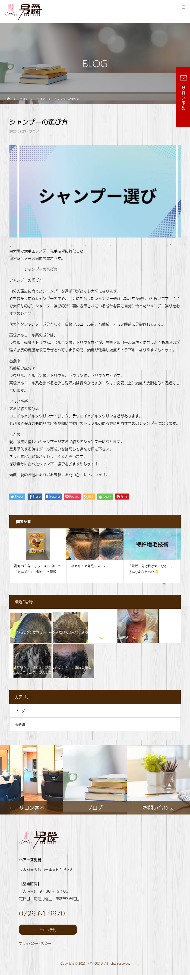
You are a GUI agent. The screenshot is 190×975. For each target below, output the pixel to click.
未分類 (20, 724)
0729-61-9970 (42, 913)
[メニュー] (183, 7)
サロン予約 (48, 929)
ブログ (34, 131)
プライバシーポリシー (35, 943)
